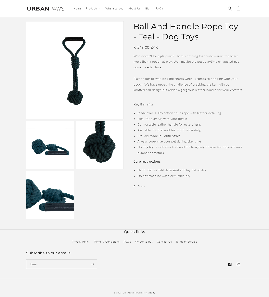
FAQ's (127, 241)
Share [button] (141, 186)
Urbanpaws (128, 292)
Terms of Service (186, 241)
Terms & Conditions (107, 241)
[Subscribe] (92, 264)
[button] (93, 8)
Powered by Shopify (145, 292)
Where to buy (144, 241)
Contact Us (164, 241)
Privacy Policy (81, 241)
